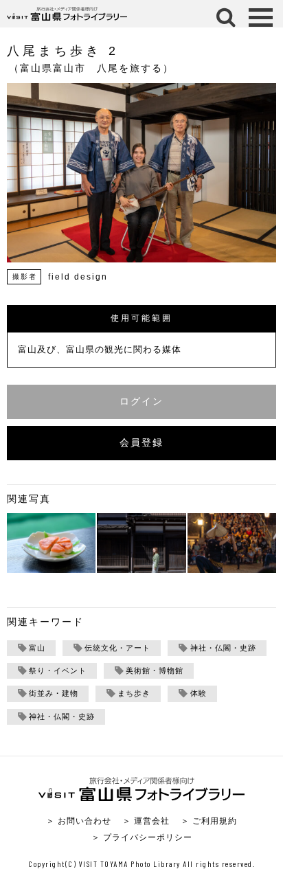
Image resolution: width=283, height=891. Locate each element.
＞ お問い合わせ (78, 820)
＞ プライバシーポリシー (141, 837)
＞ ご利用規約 (209, 820)
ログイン (141, 401)
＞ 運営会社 (146, 820)
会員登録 (141, 443)
